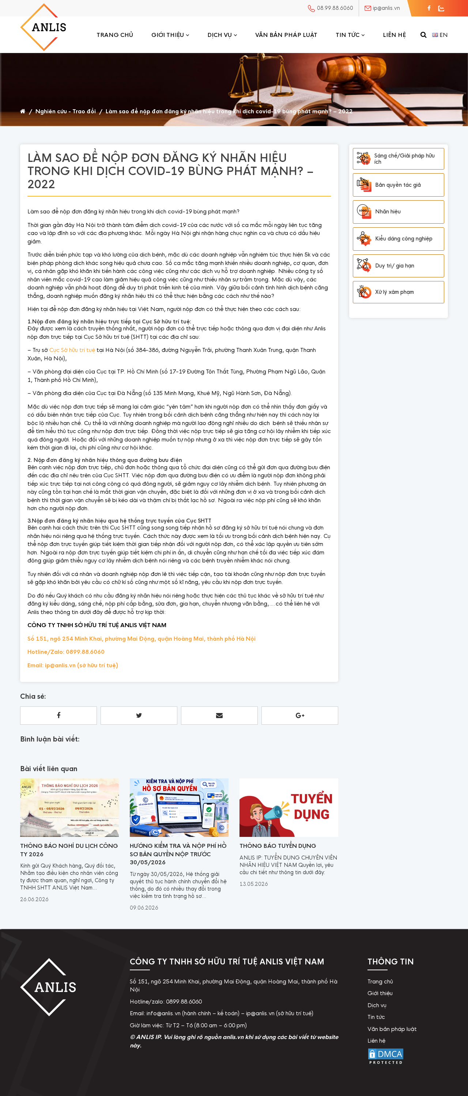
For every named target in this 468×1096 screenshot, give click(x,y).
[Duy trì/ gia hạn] (364, 265)
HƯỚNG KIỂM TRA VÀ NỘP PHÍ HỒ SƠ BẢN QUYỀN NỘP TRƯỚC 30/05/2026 (178, 854)
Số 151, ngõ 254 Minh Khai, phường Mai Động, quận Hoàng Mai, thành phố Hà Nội (141, 638)
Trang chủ (115, 34)
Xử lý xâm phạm (394, 292)
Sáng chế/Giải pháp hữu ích (404, 158)
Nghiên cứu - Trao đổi (65, 111)
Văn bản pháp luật (286, 34)
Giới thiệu (167, 34)
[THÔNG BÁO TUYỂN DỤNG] (288, 835)
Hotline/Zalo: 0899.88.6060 (66, 651)
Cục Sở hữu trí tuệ (72, 349)
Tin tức (347, 34)
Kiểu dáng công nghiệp (404, 238)
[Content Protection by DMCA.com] (385, 1064)
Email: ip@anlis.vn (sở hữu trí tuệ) (72, 665)
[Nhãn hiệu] (364, 212)
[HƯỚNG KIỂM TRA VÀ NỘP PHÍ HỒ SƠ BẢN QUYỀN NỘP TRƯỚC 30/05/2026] (179, 835)
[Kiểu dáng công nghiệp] (364, 238)
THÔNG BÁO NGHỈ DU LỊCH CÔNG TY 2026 (69, 850)
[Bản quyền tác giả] (364, 185)
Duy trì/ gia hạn (394, 265)
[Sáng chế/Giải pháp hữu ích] (364, 159)
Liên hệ (394, 34)
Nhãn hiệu (388, 211)
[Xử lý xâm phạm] (364, 292)
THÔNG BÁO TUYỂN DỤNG (277, 845)
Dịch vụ (219, 34)
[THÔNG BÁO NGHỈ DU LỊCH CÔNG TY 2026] (69, 835)
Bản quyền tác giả (398, 184)
